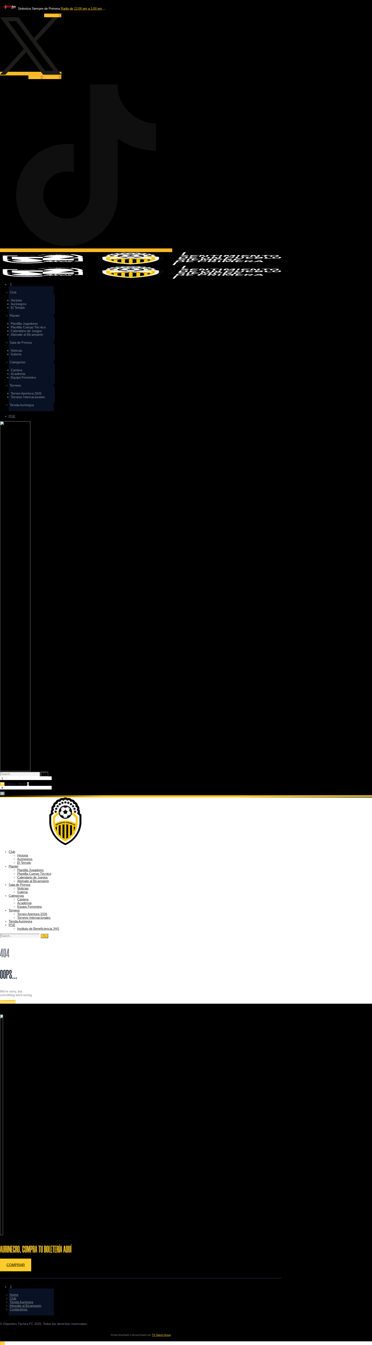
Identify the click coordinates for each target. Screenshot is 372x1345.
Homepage (8, 1002)
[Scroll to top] (2, 1343)
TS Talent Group (161, 1335)
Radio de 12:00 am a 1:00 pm (81, 8)
